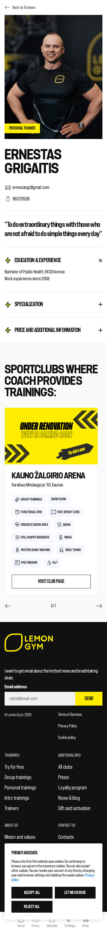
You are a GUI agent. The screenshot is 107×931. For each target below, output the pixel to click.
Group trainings (18, 777)
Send (88, 698)
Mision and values (20, 837)
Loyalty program (72, 787)
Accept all (32, 893)
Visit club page (51, 581)
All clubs (65, 767)
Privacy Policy (67, 726)
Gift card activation (74, 808)
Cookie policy (67, 737)
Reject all (32, 907)
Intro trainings (17, 798)
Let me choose (75, 893)
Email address (16, 687)
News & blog (69, 798)
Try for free (14, 767)
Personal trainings (20, 787)
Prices (63, 777)
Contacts (66, 837)
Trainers (12, 808)
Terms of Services (70, 714)
